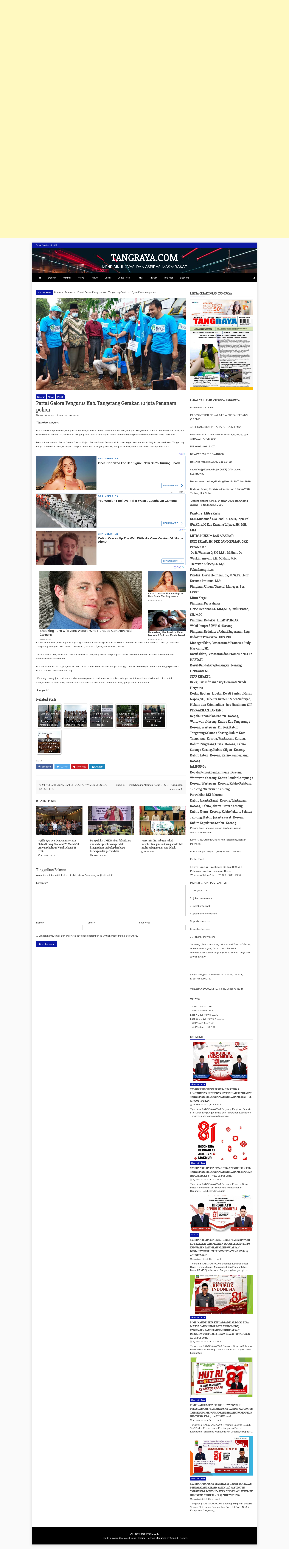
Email (91, 922)
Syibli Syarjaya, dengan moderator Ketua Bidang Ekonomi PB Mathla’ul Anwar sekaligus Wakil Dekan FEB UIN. (58, 846)
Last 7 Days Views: (201, 1014)
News (81, 277)
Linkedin (98, 766)
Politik (140, 277)
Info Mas (168, 277)
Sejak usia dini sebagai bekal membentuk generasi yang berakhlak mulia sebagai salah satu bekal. (162, 844)
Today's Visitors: (199, 1010)
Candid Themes (178, 1537)
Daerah (52, 277)
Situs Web (144, 922)
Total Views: (197, 1022)
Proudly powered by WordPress (119, 1537)
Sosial (108, 277)
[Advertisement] (90, 56)
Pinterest (80, 766)
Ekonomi (184, 277)
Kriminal (67, 277)
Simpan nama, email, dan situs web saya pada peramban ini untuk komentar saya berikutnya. (88, 935)
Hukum (94, 277)
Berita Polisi (124, 277)
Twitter (63, 766)
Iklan (203, 1084)
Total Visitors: (197, 1026)
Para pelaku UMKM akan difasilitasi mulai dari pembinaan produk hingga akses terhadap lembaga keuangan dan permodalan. (110, 846)
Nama (40, 922)
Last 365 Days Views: (202, 1018)
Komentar (42, 882)
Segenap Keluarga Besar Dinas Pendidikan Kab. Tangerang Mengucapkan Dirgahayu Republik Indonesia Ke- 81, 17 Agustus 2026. (221, 1171)
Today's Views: (198, 1006)
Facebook (45, 766)
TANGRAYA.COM (144, 258)
